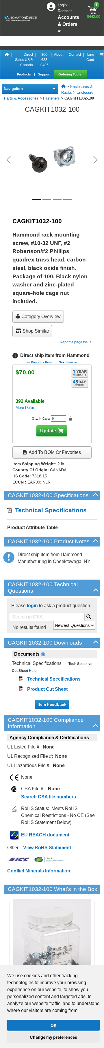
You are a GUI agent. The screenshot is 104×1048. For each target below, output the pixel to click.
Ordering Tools (70, 74)
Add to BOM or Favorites (54, 452)
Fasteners (51, 98)
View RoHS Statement (47, 847)
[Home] (7, 60)
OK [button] (54, 1025)
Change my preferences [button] (53, 1037)
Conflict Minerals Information (38, 870)
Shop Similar (35, 331)
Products (24, 74)
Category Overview (40, 316)
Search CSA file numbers (48, 796)
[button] (8, 159)
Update (48, 430)
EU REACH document (45, 834)
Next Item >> (68, 362)
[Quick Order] (102, 60)
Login (63, 5)
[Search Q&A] (89, 616)
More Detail (25, 407)
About (58, 55)
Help (32, 671)
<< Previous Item (39, 362)
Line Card (90, 57)
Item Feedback (52, 704)
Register (65, 11)
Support (44, 74)
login (32, 605)
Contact (75, 55)
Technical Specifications (49, 510)
